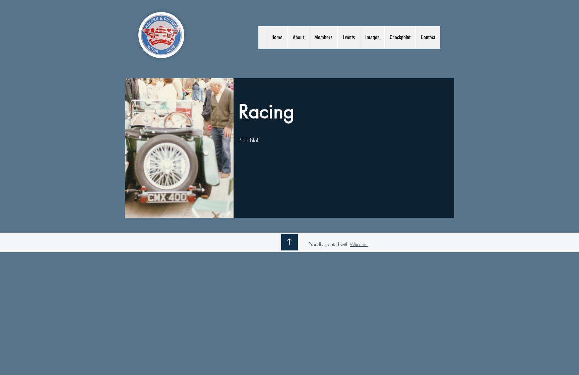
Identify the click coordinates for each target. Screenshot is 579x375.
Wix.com (359, 244)
